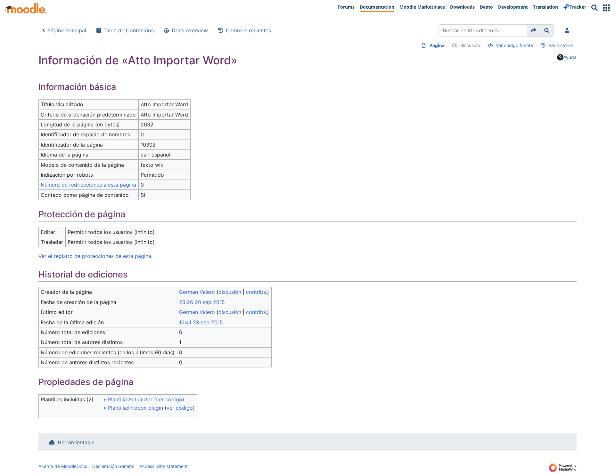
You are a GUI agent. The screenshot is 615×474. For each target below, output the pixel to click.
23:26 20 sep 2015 (202, 302)
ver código (169, 399)
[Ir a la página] (533, 30)
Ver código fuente (514, 45)
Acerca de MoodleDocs (62, 466)
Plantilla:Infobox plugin (135, 408)
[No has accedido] (568, 30)
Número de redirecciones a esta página (88, 184)
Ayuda (570, 57)
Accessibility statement (163, 466)
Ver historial (561, 45)
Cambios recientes (248, 30)
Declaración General (113, 466)
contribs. (256, 292)
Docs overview (190, 30)
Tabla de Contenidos (128, 30)
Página (437, 45)
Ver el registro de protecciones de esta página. (95, 256)
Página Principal (66, 30)
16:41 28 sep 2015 (201, 322)
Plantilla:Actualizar (130, 399)
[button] (606, 8)
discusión (470, 45)
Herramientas (74, 442)
